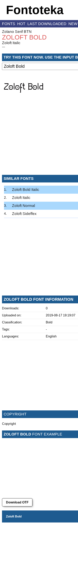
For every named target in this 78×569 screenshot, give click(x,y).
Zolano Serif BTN (17, 31)
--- (3, 47)
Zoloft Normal (23, 206)
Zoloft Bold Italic (25, 189)
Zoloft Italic (11, 43)
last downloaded (46, 24)
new (72, 24)
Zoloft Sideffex (24, 214)
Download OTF (17, 502)
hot (21, 24)
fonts (8, 24)
